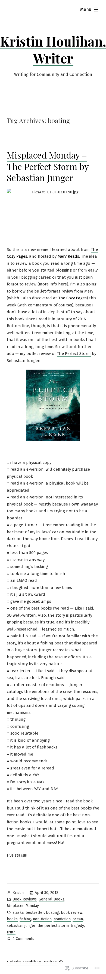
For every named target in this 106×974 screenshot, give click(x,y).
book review (71, 912)
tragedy (77, 925)
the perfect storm (53, 925)
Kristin (18, 892)
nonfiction (62, 919)
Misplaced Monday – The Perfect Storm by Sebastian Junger (48, 166)
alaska (18, 912)
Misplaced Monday (23, 905)
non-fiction (42, 919)
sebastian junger (21, 925)
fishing (25, 919)
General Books (51, 899)
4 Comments (23, 939)
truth (11, 932)
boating (52, 912)
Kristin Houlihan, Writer (53, 49)
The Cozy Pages (72, 298)
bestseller (35, 912)
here (62, 284)
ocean (78, 919)
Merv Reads (68, 256)
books (12, 919)
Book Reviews (25, 899)
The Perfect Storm (74, 353)
